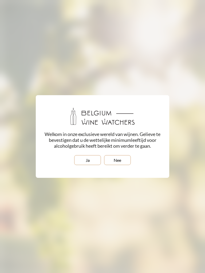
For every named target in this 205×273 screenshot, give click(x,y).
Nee (117, 160)
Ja (88, 160)
